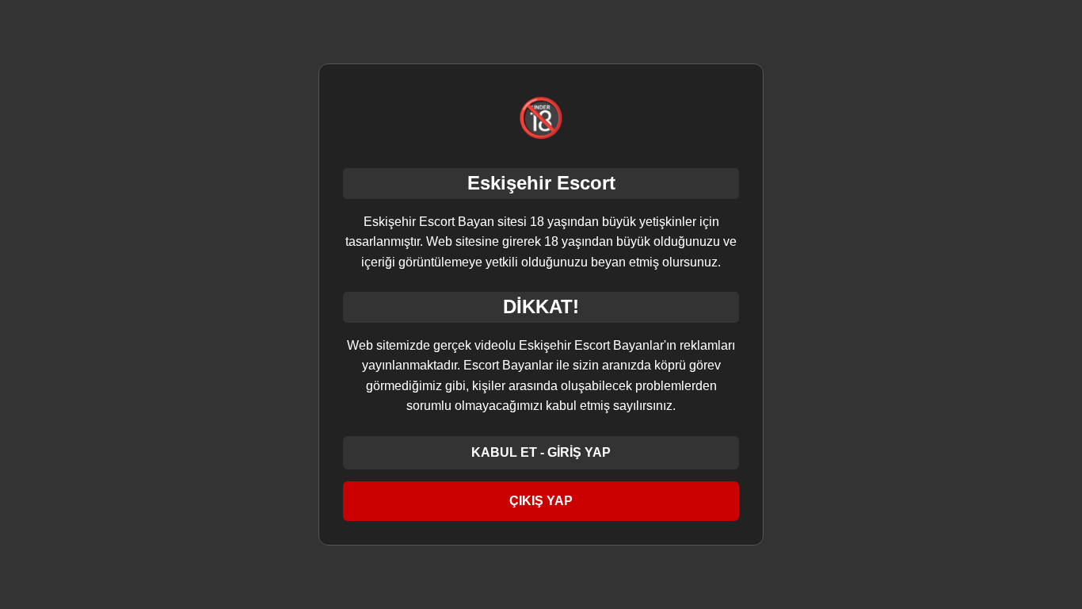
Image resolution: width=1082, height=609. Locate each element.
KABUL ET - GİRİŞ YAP (541, 452)
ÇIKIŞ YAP (541, 501)
